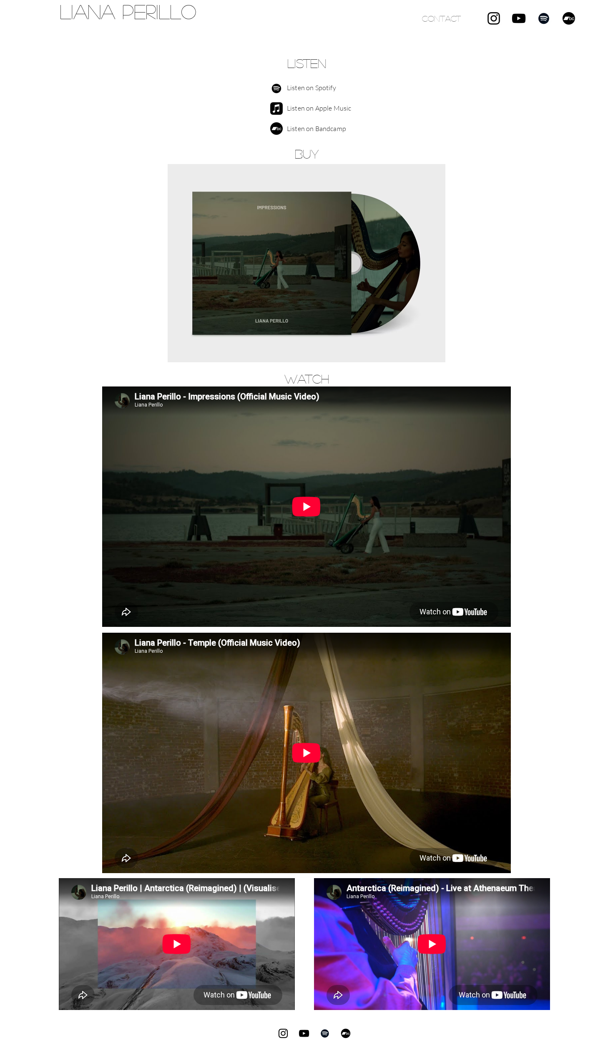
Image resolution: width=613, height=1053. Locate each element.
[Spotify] (276, 88)
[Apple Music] (276, 108)
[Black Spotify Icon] (543, 18)
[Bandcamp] (568, 18)
